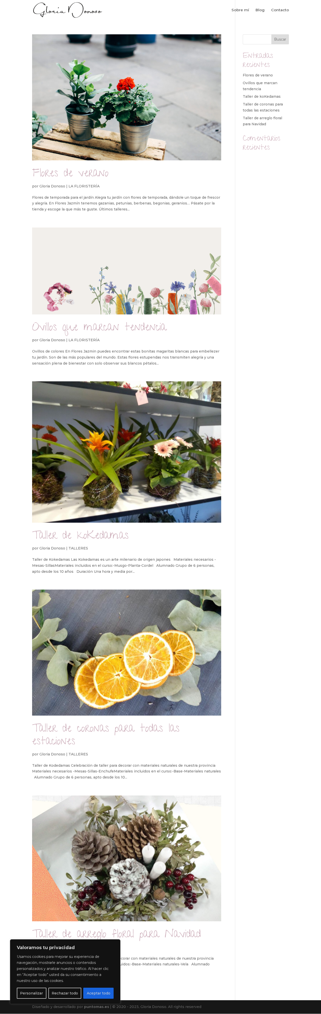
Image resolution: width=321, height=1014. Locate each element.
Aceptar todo (98, 993)
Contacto (280, 10)
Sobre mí (240, 10)
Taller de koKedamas (80, 536)
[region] (65, 971)
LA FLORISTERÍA (84, 186)
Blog (260, 10)
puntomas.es (96, 1006)
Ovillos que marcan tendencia (99, 328)
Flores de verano (70, 174)
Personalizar (31, 993)
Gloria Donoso (52, 186)
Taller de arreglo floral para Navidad (116, 935)
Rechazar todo (65, 993)
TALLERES (78, 548)
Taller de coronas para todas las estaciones (106, 736)
